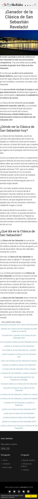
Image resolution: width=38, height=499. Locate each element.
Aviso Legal (7, 467)
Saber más (5, 448)
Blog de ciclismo (28, 460)
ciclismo (25, 470)
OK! (31, 496)
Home (5, 460)
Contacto (6, 464)
